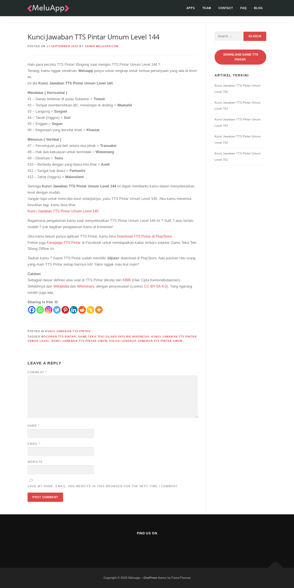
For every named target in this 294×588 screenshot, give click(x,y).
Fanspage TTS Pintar (64, 243)
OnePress (150, 577)
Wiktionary (85, 286)
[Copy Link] (90, 310)
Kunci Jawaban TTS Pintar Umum (79, 340)
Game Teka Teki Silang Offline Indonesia (114, 336)
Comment (37, 372)
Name (34, 425)
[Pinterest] (65, 310)
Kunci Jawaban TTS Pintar (68, 331)
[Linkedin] (73, 310)
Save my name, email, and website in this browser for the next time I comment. (103, 486)
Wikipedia (61, 286)
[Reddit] (82, 310)
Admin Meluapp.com (102, 46)
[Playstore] (157, 545)
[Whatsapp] (40, 310)
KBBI (127, 280)
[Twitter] (57, 310)
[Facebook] (32, 310)
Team (206, 8)
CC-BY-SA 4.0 (155, 286)
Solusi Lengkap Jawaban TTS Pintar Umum (145, 340)
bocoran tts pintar (58, 336)
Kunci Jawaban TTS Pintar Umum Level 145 (63, 211)
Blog (258, 8)
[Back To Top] (275, 568)
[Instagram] (48, 310)
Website (35, 462)
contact (225, 8)
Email (34, 443)
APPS (190, 8)
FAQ (243, 8)
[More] (99, 310)
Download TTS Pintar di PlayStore (144, 236)
